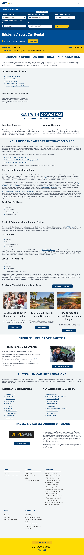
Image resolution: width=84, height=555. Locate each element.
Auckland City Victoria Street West (56, 396)
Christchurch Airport (52, 401)
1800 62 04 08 (16, 47)
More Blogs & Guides (62, 286)
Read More (69, 330)
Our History (7, 517)
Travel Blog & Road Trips (32, 517)
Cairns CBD (9, 403)
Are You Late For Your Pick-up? (15, 83)
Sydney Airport (10, 415)
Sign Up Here (34, 359)
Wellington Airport (52, 403)
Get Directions (33, 41)
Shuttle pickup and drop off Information (17, 86)
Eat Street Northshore (48, 250)
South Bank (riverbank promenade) (16, 157)
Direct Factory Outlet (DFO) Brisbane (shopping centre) (22, 160)
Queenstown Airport (52, 411)
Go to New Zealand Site (42, 542)
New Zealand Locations (52, 504)
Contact (6, 515)
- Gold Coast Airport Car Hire (54, 489)
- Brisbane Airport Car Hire (53, 480)
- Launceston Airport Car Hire (54, 502)
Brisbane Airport (10, 399)
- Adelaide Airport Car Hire (53, 476)
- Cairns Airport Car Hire (52, 482)
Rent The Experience (10, 519)
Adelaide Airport (10, 394)
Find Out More (21, 443)
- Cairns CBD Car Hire (51, 485)
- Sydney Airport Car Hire (52, 500)
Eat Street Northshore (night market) (16, 162)
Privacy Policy (48, 547)
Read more (14, 327)
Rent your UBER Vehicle (32, 480)
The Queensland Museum (48, 187)
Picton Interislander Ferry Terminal (57, 408)
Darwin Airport (10, 406)
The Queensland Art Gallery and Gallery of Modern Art (17, 191)
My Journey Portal (30, 476)
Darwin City (9, 408)
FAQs (26, 478)
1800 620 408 (78, 47)
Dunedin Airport (51, 415)
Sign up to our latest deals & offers (33, 520)
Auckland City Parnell (53, 399)
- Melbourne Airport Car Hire (54, 496)
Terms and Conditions (38, 547)
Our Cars (6, 473)
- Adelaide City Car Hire (52, 478)
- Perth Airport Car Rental (53, 498)
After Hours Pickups (11, 81)
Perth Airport (9, 418)
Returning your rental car (13, 76)
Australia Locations (51, 473)
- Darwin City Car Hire (51, 487)
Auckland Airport (51, 394)
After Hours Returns (11, 79)
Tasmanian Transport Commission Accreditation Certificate (33, 526)
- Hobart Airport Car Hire (52, 491)
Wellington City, (51, 406)
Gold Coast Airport (11, 411)
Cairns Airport (10, 401)
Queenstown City (51, 413)
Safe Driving (28, 515)
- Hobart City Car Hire (51, 493)
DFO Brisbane (70, 227)
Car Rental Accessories (11, 476)
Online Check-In (29, 473)
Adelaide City (9, 396)
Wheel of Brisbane (45, 178)
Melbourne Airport (11, 413)
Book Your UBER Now (62, 366)
